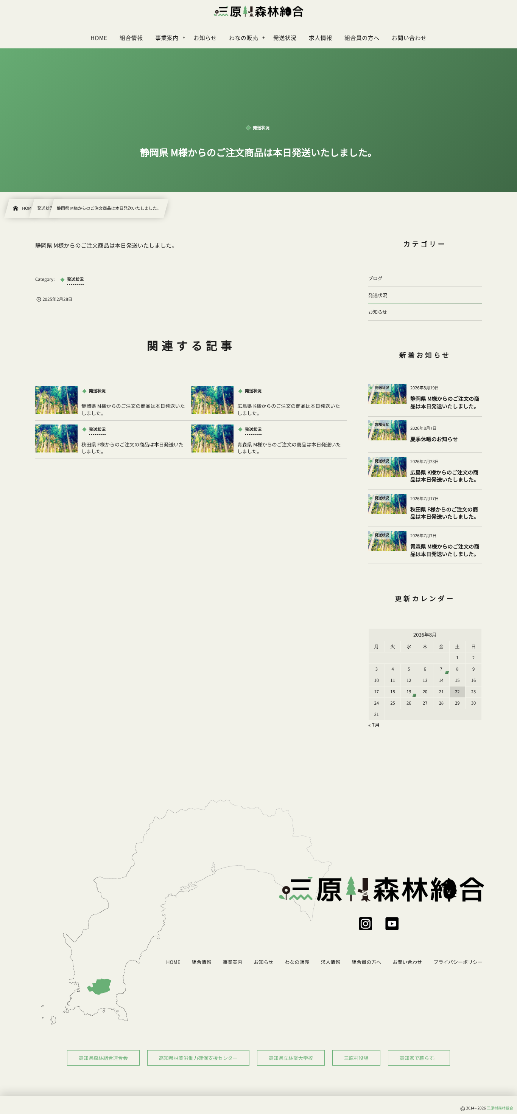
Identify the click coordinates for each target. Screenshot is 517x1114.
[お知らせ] (391, 435)
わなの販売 (297, 961)
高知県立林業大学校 (291, 1057)
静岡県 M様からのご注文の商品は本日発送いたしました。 (133, 409)
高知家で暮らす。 (419, 1057)
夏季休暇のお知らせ (434, 439)
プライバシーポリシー (458, 961)
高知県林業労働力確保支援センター (198, 1057)
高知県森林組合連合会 (103, 1057)
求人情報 (330, 961)
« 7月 (374, 724)
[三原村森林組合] (258, 11)
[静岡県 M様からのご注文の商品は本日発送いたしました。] (56, 400)
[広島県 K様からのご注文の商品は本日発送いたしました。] (212, 400)
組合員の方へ (366, 961)
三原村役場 (356, 1057)
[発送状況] (391, 399)
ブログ (375, 278)
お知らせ (377, 311)
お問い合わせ (407, 961)
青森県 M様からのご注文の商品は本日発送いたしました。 (289, 448)
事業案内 (232, 961)
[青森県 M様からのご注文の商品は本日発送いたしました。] (212, 438)
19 (408, 692)
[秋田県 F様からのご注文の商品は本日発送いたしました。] (56, 438)
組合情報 (201, 961)
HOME (173, 961)
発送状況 (377, 295)
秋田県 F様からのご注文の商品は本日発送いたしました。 (132, 448)
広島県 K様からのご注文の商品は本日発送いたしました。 (288, 409)
